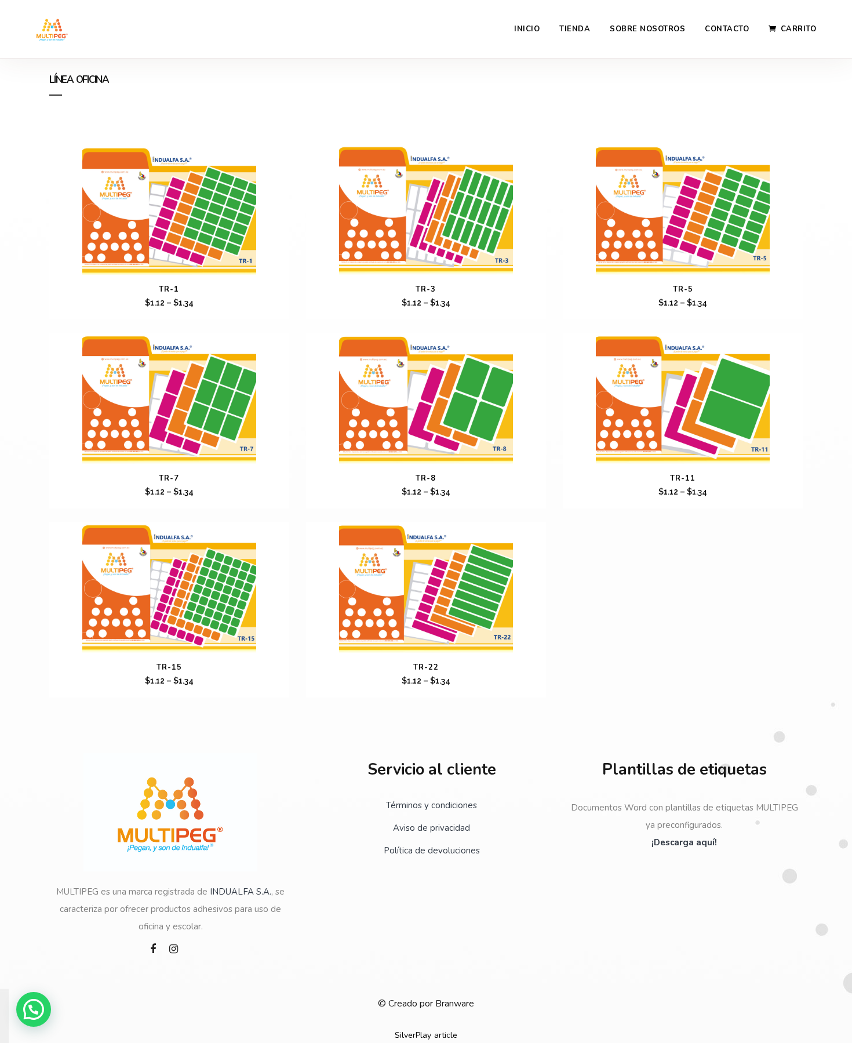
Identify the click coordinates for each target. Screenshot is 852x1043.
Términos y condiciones (431, 805)
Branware (454, 1003)
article (445, 1035)
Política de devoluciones (432, 850)
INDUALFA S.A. (240, 891)
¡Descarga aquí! (684, 842)
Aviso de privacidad (431, 828)
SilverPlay (413, 1035)
